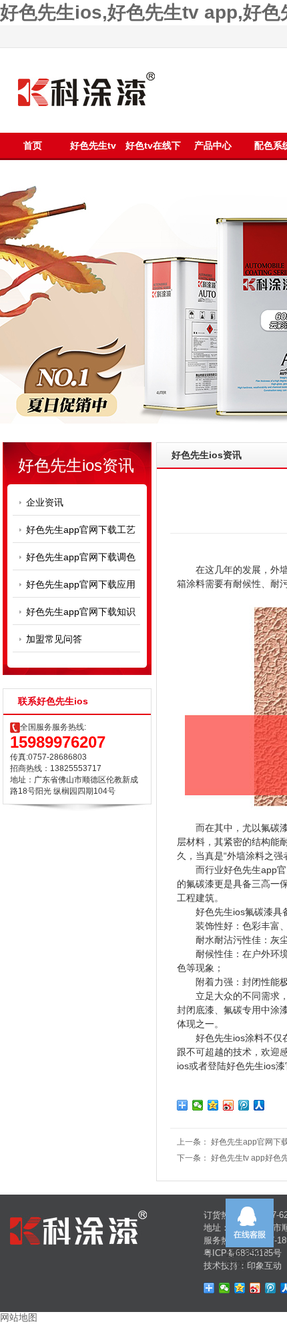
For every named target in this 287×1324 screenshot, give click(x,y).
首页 (32, 145)
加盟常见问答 (54, 639)
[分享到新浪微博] (228, 1105)
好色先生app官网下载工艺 (80, 529)
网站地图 (18, 1317)
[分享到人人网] (259, 1105)
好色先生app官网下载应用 (80, 584)
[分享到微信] (198, 1105)
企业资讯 (44, 502)
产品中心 (213, 145)
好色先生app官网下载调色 (80, 557)
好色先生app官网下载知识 (80, 611)
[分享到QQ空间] (213, 1105)
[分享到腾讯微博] (244, 1105)
